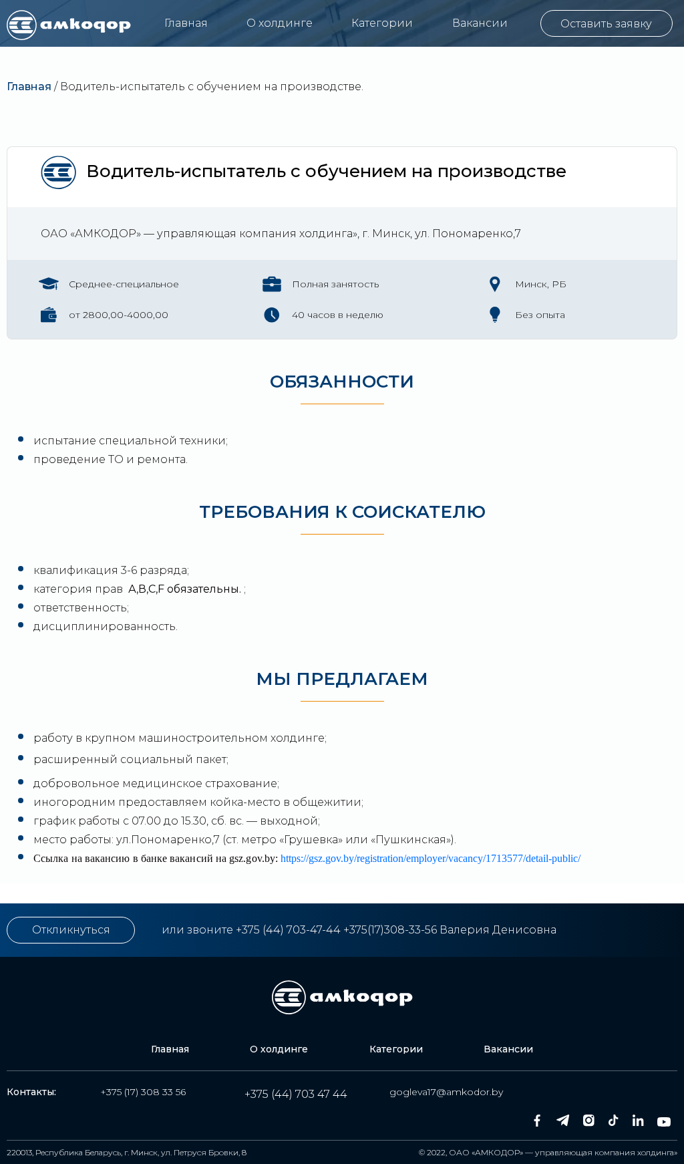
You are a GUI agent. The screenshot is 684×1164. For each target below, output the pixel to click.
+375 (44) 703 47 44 (295, 1094)
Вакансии (480, 23)
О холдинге (279, 23)
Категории (382, 23)
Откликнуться (71, 929)
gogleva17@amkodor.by (446, 1092)
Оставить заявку (606, 23)
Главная (186, 23)
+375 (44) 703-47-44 (288, 929)
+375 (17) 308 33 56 (143, 1092)
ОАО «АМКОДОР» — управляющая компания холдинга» (563, 1152)
